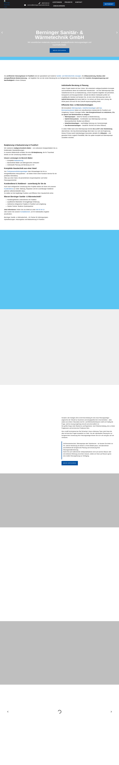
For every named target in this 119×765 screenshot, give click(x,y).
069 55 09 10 (40, 209)
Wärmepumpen (77, 108)
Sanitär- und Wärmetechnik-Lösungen (68, 76)
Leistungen (57, 2)
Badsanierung (18, 160)
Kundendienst (8, 189)
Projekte (68, 2)
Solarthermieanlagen (89, 108)
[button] (2, 32)
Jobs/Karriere (59, 6)
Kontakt (78, 2)
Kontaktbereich (25, 212)
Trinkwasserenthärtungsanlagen (17, 171)
